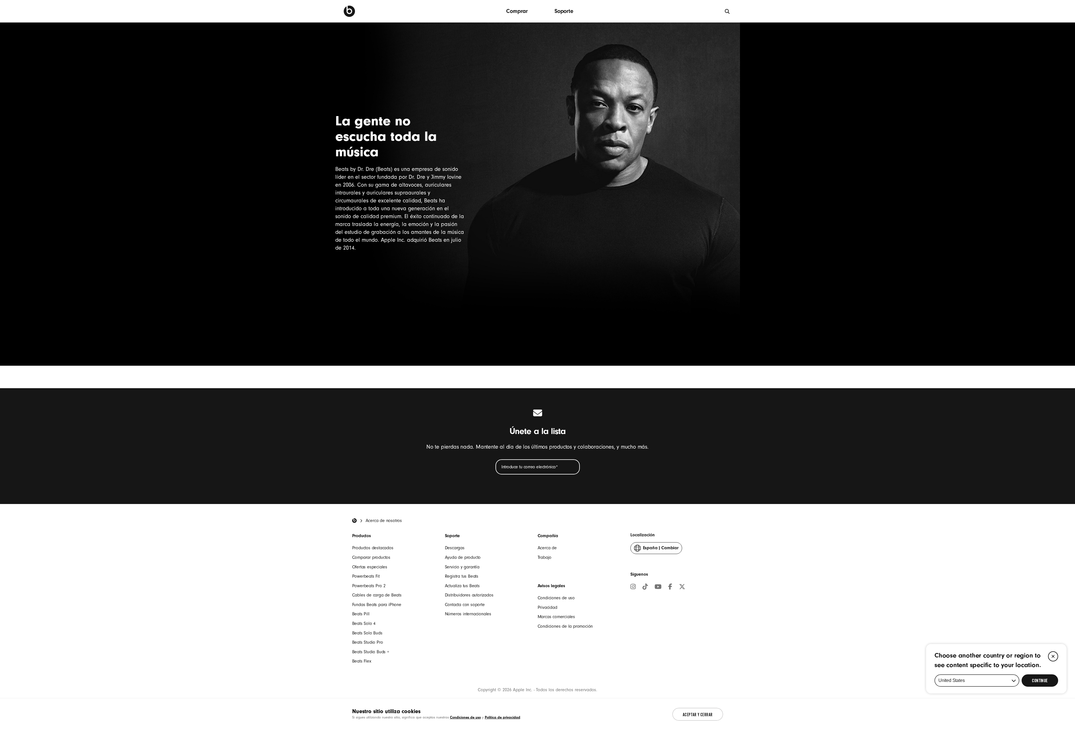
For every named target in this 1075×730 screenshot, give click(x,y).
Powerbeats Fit (366, 576)
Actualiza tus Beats (462, 585)
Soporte (564, 11)
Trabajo (545, 557)
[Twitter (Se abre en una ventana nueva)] (682, 587)
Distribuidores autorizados (469, 595)
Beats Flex (361, 661)
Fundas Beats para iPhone (376, 604)
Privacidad (547, 607)
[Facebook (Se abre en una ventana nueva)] (670, 587)
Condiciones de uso (556, 597)
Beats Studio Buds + (370, 651)
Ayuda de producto (463, 557)
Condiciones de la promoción (565, 626)
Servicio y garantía (462, 566)
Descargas (455, 547)
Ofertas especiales (369, 566)
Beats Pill (361, 613)
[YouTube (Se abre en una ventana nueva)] (658, 587)
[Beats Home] (354, 520)
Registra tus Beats (461, 576)
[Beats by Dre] (349, 11)
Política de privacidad (502, 717)
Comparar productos (371, 557)
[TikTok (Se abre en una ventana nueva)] (645, 587)
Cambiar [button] (660, 549)
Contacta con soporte (465, 604)
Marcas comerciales (556, 616)
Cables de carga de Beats (377, 595)
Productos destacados (372, 547)
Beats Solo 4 (364, 623)
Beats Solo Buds (367, 633)
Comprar (517, 11)
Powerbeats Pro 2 (369, 585)
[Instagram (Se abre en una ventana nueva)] (633, 587)
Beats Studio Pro (367, 642)
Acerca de (547, 547)
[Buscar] (727, 11)
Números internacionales (468, 613)
